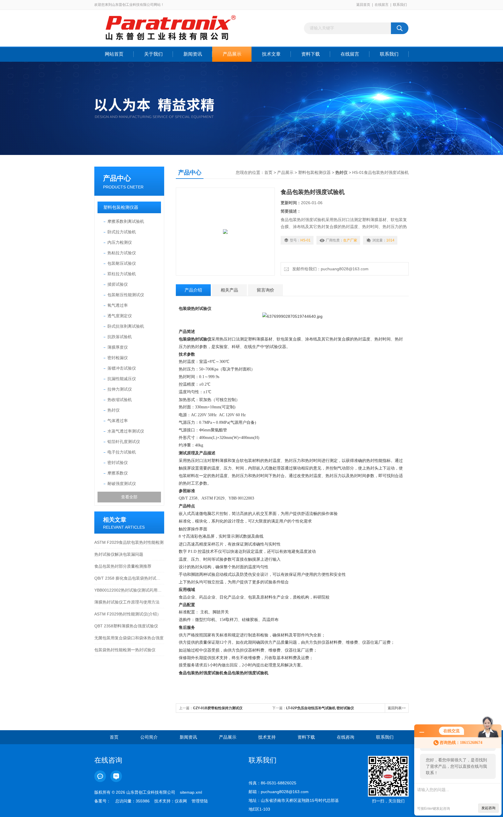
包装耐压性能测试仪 (125, 294)
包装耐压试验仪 (121, 263)
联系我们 (400, 5)
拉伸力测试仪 (119, 389)
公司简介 (149, 737)
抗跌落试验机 (119, 336)
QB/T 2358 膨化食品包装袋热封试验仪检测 (129, 578)
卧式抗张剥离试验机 (125, 326)
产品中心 (117, 178)
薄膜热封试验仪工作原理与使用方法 (127, 602)
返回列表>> (397, 708)
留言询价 (265, 289)
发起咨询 (488, 808)
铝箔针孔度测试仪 (123, 441)
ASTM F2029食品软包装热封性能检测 (129, 542)
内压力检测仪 (119, 242)
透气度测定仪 (119, 315)
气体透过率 (117, 420)
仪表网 (181, 801)
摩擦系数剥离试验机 (125, 221)
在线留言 (382, 5)
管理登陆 (200, 801)
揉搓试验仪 (117, 284)
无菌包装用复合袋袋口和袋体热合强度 (129, 638)
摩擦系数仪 (117, 473)
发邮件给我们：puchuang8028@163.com (329, 269)
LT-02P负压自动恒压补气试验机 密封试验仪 (320, 708)
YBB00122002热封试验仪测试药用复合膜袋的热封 (129, 590)
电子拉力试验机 (121, 452)
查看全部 (129, 497)
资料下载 (310, 54)
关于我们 (153, 54)
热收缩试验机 (119, 399)
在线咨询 (345, 737)
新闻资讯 (192, 54)
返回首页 (363, 5)
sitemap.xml (191, 792)
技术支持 (267, 737)
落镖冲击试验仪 (121, 368)
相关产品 (229, 289)
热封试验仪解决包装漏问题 (118, 554)
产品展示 (232, 54)
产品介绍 (193, 289)
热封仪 (113, 410)
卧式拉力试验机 (121, 232)
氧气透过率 (117, 305)
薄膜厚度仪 (117, 347)
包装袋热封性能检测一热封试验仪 (124, 649)
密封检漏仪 (117, 357)
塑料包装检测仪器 (120, 207)
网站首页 (114, 54)
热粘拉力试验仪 (121, 252)
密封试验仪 (117, 462)
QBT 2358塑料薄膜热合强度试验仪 (126, 626)
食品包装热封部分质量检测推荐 (122, 566)
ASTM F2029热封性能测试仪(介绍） (127, 614)
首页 (268, 172)
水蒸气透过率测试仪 (125, 431)
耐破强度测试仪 (121, 483)
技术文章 (271, 54)
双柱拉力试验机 (121, 273)
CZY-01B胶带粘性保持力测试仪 (217, 708)
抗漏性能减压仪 (121, 378)
